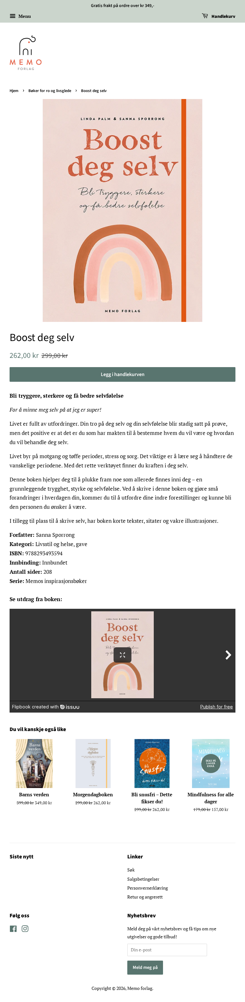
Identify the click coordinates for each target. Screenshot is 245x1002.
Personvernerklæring (147, 888)
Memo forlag (139, 988)
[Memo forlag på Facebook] (13, 930)
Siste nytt (21, 857)
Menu (24, 16)
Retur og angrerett (145, 897)
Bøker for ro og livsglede (49, 91)
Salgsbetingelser (143, 879)
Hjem (14, 91)
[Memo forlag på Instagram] (24, 930)
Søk (131, 870)
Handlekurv (223, 16)
